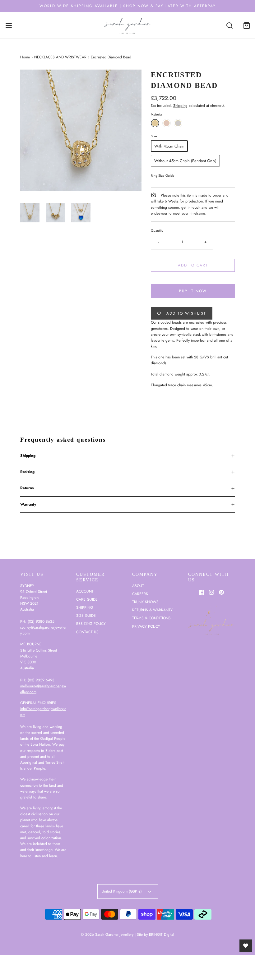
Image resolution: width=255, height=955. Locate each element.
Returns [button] (27, 488)
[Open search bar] (229, 25)
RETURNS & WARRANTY (152, 610)
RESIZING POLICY (91, 623)
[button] (29, 212)
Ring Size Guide (162, 175)
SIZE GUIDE (86, 615)
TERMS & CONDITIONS (151, 618)
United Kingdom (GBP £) (122, 891)
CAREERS (140, 594)
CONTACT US (87, 632)
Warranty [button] (28, 504)
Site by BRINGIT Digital (155, 934)
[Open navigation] (8, 25)
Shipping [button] (27, 455)
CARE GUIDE (87, 599)
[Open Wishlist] (245, 945)
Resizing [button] (27, 472)
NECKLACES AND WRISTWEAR (60, 57)
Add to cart (193, 265)
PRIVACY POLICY (146, 626)
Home (25, 57)
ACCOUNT (85, 591)
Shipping (180, 105)
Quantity (157, 230)
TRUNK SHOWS (145, 602)
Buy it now (193, 291)
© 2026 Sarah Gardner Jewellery (107, 934)
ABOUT (138, 586)
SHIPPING (84, 607)
